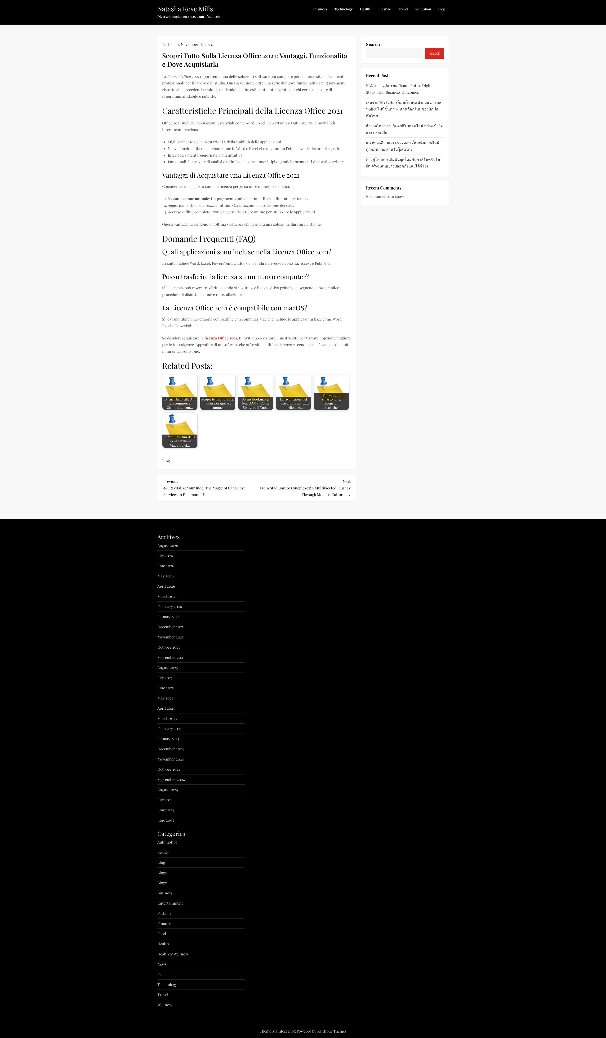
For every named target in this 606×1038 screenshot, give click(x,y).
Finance (164, 923)
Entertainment (170, 903)
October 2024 (168, 769)
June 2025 (165, 687)
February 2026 (169, 606)
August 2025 (167, 667)
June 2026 (165, 565)
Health (365, 9)
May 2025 (165, 697)
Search (373, 44)
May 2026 (165, 575)
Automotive (167, 842)
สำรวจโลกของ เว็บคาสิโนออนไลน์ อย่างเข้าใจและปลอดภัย (404, 129)
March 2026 (167, 596)
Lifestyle (384, 9)
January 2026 (168, 616)
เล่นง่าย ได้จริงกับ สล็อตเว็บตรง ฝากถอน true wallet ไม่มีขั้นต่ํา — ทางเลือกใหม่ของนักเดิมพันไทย (403, 109)
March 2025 (167, 718)
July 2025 (165, 677)
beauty (163, 852)
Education (423, 9)
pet (160, 974)
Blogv (162, 882)
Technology (343, 9)
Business (320, 9)
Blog (441, 9)
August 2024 (167, 789)
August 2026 (167, 545)
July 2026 (165, 555)
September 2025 (171, 657)
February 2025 (169, 728)
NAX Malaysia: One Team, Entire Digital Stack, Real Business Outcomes (400, 89)
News (161, 964)
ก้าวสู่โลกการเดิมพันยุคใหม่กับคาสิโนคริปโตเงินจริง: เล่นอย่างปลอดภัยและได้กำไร (403, 162)
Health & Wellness (172, 953)
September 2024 (171, 779)
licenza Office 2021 (221, 337)
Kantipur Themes (332, 1031)
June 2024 (165, 809)
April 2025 (166, 708)
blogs (162, 872)
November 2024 (170, 759)
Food (161, 933)
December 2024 (170, 748)
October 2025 (168, 647)
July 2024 (165, 799)
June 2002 (165, 820)
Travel (403, 9)
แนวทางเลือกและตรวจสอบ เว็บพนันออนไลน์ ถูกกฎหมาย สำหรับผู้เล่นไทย (402, 146)
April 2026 (166, 586)
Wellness (164, 1004)
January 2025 (168, 738)
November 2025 (170, 636)
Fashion (164, 913)
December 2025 (170, 626)
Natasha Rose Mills (185, 8)
